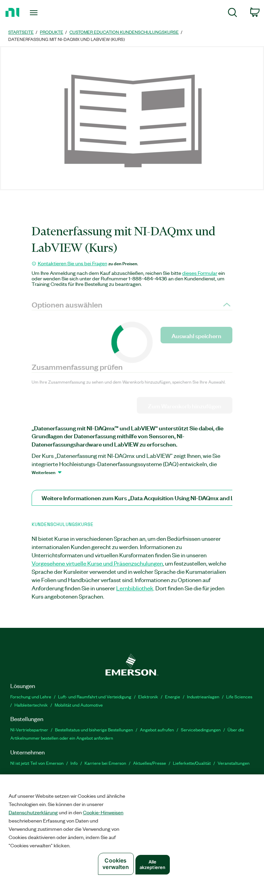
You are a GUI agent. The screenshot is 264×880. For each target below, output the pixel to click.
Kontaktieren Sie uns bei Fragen (72, 263)
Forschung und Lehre (30, 696)
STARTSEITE (21, 32)
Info (74, 763)
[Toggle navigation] (41, 12)
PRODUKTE (51, 32)
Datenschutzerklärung (33, 812)
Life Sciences (239, 696)
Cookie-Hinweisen (103, 812)
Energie (172, 696)
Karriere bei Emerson (105, 763)
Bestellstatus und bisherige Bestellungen (94, 729)
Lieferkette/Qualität (192, 763)
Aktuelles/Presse (149, 763)
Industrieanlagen (203, 696)
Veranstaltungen (234, 763)
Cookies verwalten (115, 863)
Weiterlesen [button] (43, 472)
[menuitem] (232, 13)
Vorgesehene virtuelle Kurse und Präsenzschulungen (97, 563)
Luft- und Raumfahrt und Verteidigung (94, 696)
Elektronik (148, 696)
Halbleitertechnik (31, 704)
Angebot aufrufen (157, 729)
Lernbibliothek (134, 588)
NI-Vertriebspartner (29, 729)
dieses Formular (199, 272)
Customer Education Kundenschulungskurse (124, 32)
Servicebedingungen (201, 729)
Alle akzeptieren (152, 864)
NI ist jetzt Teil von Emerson (37, 763)
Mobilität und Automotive (79, 704)
